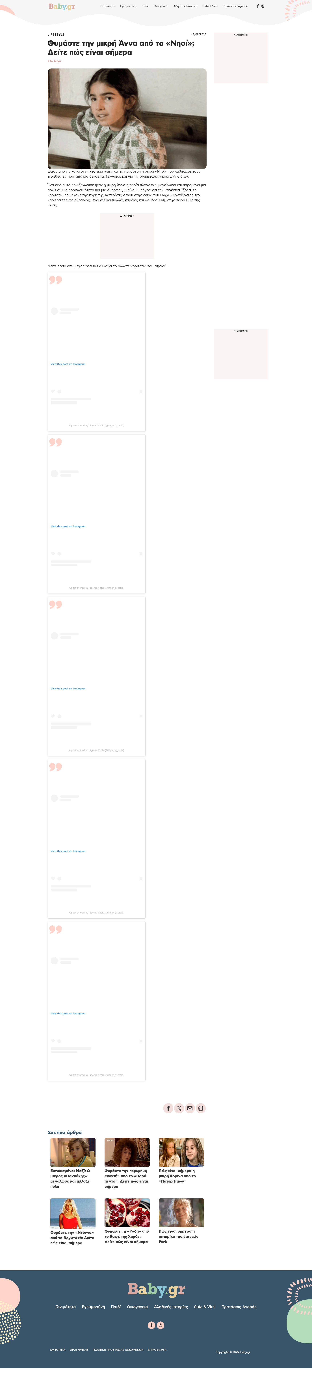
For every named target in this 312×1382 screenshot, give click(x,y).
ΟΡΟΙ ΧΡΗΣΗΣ (79, 1350)
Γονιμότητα (107, 6)
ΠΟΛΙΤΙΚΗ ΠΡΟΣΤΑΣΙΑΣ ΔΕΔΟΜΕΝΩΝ (118, 1350)
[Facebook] (258, 6)
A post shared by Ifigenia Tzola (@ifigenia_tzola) (96, 425)
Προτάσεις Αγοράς (236, 6)
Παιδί (145, 6)
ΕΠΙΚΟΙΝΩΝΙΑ (157, 1350)
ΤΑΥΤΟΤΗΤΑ (57, 1350)
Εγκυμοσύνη (128, 6)
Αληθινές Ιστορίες (185, 6)
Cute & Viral (210, 6)
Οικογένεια (161, 6)
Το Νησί (55, 61)
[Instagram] (262, 6)
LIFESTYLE (56, 34)
